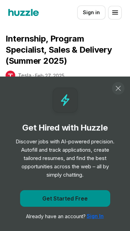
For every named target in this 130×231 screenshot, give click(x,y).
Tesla (25, 75)
